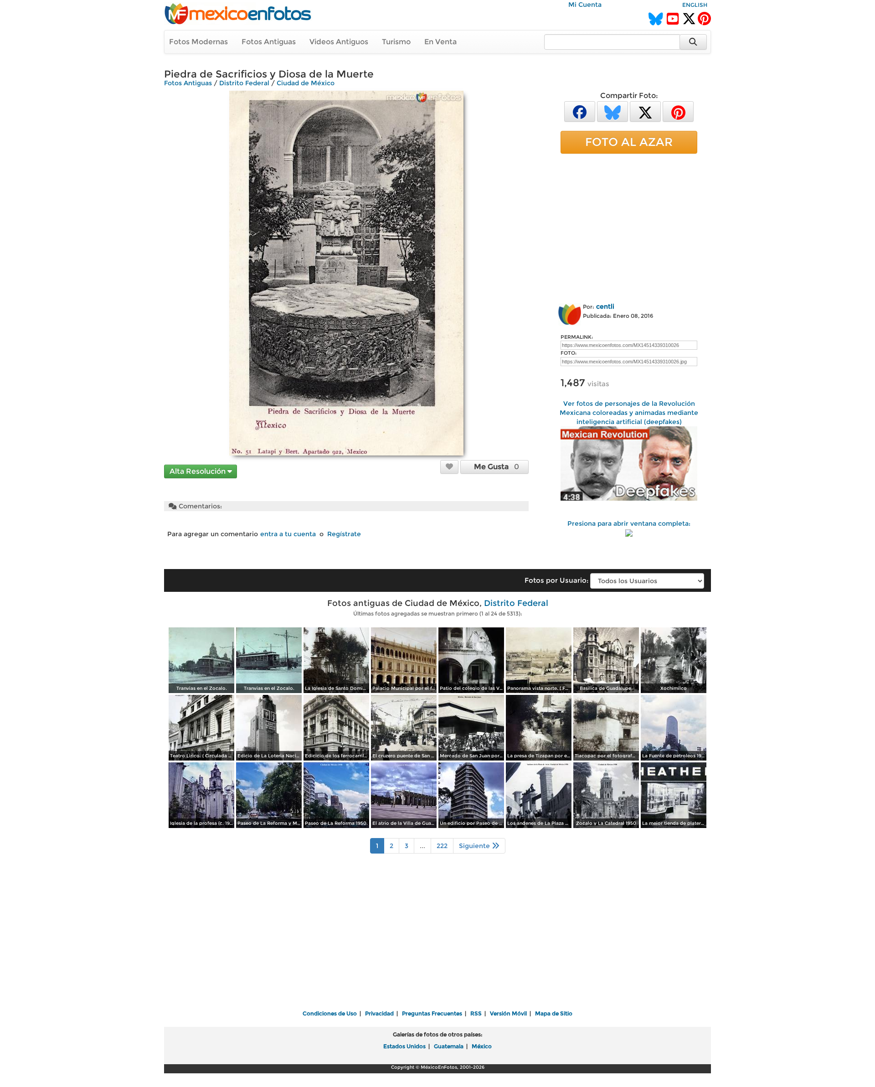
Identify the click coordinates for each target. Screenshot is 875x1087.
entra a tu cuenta (288, 534)
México (482, 1046)
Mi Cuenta (585, 4)
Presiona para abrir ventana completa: (628, 523)
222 (442, 846)
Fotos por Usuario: (556, 580)
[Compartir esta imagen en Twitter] (645, 111)
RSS (476, 1013)
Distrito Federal (244, 83)
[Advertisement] (628, 226)
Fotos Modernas (198, 41)
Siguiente (475, 846)
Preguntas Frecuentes (432, 1013)
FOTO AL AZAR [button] (629, 142)
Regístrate (344, 534)
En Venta (440, 41)
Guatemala (448, 1046)
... (422, 846)
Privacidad (379, 1013)
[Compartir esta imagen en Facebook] (579, 111)
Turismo (396, 41)
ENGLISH (694, 4)
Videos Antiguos (338, 41)
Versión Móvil (508, 1013)
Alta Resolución (198, 471)
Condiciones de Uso (330, 1013)
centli (605, 306)
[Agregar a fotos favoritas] (449, 466)
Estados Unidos (404, 1046)
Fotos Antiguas (269, 41)
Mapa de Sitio (553, 1013)
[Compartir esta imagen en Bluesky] (612, 111)
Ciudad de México (306, 83)
